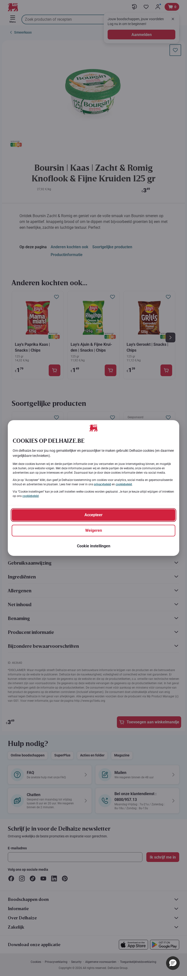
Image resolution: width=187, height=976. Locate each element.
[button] (173, 963)
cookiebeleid (124, 484)
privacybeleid (102, 484)
